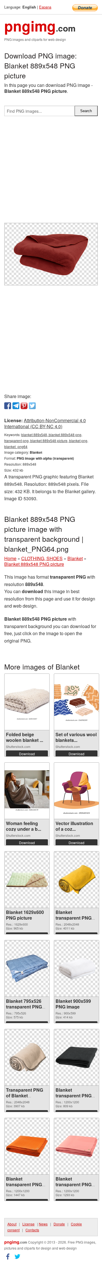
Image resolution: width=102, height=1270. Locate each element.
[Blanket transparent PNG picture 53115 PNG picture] (76, 1057)
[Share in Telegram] (15, 405)
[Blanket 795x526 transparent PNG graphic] (27, 968)
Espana (45, 7)
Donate (59, 1223)
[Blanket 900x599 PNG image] (76, 968)
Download (27, 753)
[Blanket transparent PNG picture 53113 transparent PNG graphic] (76, 1146)
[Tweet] (32, 405)
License (28, 1223)
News (43, 1223)
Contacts (32, 1229)
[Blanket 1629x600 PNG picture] (27, 879)
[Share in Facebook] (7, 405)
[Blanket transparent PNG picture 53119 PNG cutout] (76, 880)
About (11, 1223)
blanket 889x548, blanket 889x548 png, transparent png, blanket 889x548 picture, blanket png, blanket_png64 (46, 440)
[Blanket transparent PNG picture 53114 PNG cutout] (27, 1146)
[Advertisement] (51, 172)
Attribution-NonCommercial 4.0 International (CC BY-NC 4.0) (45, 423)
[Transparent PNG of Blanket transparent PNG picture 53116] (27, 1057)
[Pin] (24, 405)
